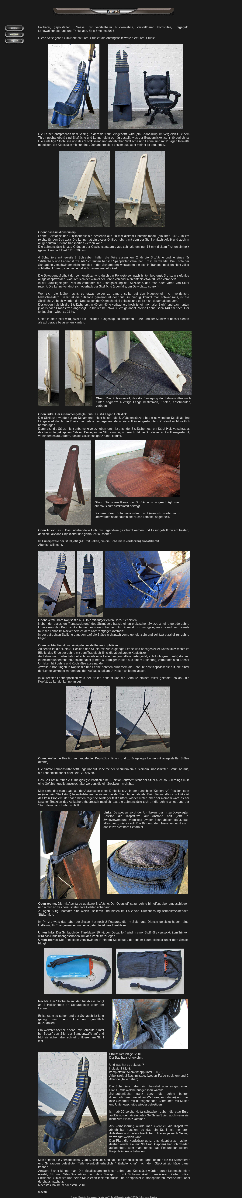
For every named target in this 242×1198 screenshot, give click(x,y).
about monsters (124, 1197)
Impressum (92, 1197)
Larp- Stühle (146, 38)
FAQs (135, 1197)
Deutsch (82, 1197)
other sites (144, 1197)
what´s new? (104, 1197)
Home (74, 1197)
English (153, 1197)
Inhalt (113, 1197)
